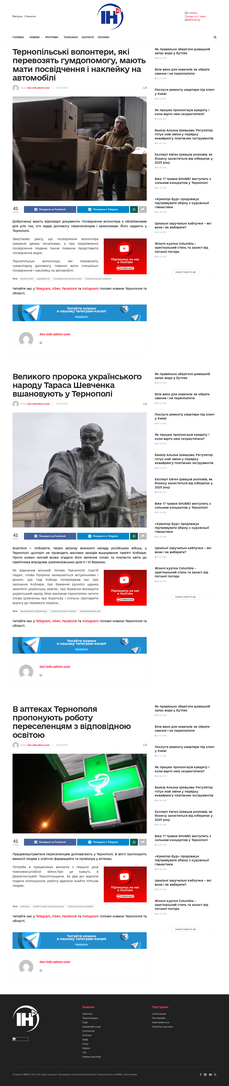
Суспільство (88, 1031)
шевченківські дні (90, 611)
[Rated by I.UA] (20, 1039)
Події (84, 1022)
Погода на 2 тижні (195, 16)
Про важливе (158, 1018)
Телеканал (71, 37)
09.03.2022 (62, 87)
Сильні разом (159, 1014)
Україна (86, 1048)
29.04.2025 (161, 232)
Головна (18, 37)
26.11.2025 (161, 99)
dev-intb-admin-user (39, 87)
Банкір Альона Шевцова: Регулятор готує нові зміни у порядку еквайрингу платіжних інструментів (184, 134)
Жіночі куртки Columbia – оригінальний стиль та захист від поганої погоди (181, 247)
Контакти (88, 37)
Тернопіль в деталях (162, 1026)
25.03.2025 (161, 256)
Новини (34, 37)
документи (43, 278)
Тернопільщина (90, 1018)
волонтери (27, 278)
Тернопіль (87, 1014)
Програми (51, 37)
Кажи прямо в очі (160, 1022)
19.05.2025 (161, 167)
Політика (86, 1035)
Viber (56, 288)
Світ (84, 1052)
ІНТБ (26, 1074)
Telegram (43, 288)
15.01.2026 (161, 78)
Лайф (85, 1039)
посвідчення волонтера (67, 278)
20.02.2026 (161, 58)
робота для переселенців (48, 906)
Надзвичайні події (91, 1026)
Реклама (103, 37)
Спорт (85, 1044)
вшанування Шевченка (34, 611)
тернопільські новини (98, 278)
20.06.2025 (161, 119)
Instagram (90, 288)
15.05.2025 (161, 188)
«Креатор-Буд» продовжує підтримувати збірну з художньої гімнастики (182, 203)
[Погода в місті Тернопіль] (200, 13)
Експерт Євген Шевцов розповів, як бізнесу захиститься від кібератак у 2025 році (184, 158)
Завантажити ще (185, 272)
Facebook (69, 288)
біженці (25, 906)
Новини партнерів (91, 1057)
